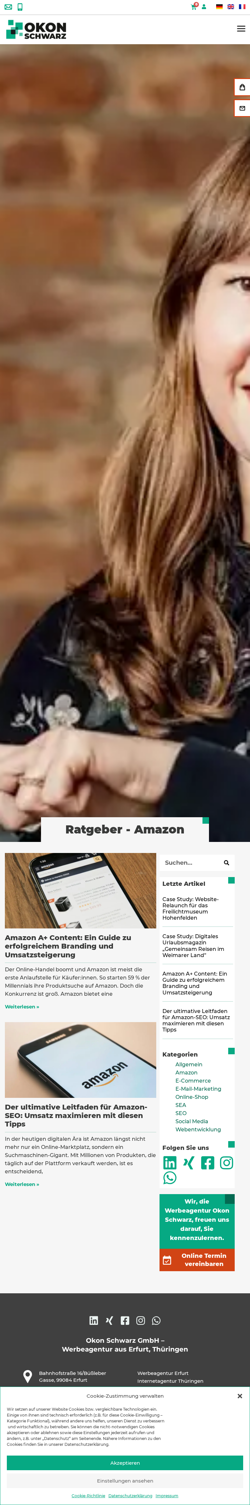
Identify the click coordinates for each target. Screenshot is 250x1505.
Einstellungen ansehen (125, 1481)
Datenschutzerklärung (130, 1495)
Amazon (186, 1073)
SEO (181, 1113)
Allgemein (188, 1064)
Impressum (167, 1495)
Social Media (191, 1121)
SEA (180, 1105)
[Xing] (188, 1162)
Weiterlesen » (22, 1007)
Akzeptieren (125, 1463)
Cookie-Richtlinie (88, 1495)
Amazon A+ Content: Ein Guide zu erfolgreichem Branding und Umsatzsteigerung (68, 946)
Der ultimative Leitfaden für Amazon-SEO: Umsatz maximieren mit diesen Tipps (76, 1116)
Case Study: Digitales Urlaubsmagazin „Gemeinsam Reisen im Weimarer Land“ (193, 945)
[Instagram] (226, 1162)
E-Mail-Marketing (198, 1089)
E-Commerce (193, 1081)
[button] (240, 1396)
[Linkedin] (169, 1162)
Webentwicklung (198, 1129)
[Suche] (226, 863)
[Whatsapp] (169, 1177)
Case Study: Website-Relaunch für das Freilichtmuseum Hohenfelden (190, 908)
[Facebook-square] (207, 1162)
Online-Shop (191, 1097)
